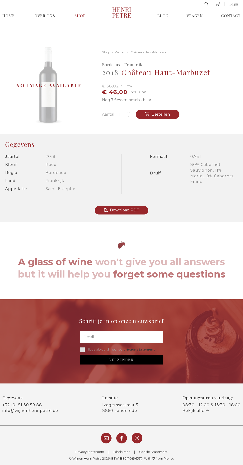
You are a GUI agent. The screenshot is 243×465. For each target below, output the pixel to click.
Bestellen (160, 114)
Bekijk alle (194, 410)
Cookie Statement (153, 452)
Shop (80, 16)
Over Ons (44, 16)
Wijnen (120, 52)
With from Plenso (159, 458)
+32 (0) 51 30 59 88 (22, 405)
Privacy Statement (89, 452)
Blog (162, 16)
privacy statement (139, 349)
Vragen (195, 16)
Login (233, 4)
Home (8, 16)
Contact (231, 16)
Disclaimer (121, 452)
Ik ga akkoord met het (121, 349)
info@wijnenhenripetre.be (30, 410)
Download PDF (124, 210)
